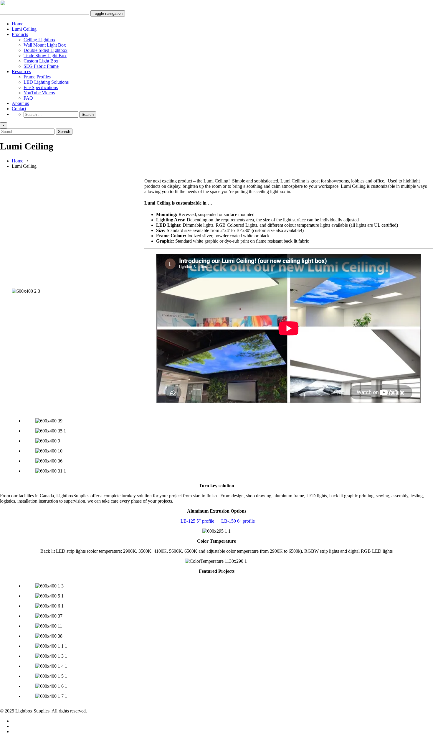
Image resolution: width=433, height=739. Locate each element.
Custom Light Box (41, 60)
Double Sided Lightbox (45, 50)
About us (20, 103)
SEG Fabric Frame (41, 66)
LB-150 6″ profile (238, 521)
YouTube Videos (39, 92)
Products (20, 34)
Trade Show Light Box (45, 55)
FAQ (28, 98)
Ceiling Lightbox (39, 39)
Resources (21, 71)
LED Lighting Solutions (46, 82)
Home (17, 23)
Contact (19, 108)
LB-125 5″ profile (196, 521)
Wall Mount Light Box (45, 44)
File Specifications (41, 87)
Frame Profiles (37, 76)
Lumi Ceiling (24, 29)
